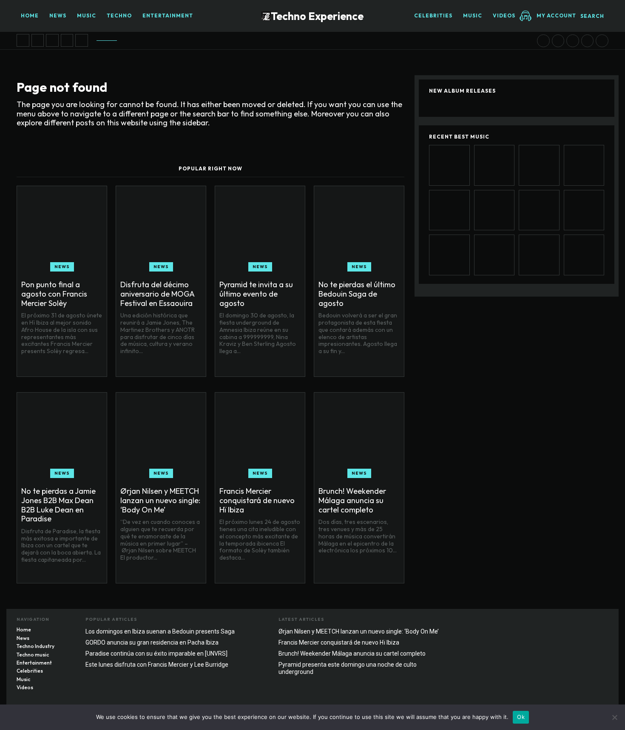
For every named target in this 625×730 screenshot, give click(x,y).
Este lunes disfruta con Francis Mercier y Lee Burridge (156, 664)
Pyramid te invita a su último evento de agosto (256, 294)
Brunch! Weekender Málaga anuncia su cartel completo (352, 500)
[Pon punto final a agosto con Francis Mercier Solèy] (23, 40)
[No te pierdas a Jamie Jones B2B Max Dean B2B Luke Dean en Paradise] (82, 40)
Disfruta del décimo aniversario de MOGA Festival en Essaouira (157, 294)
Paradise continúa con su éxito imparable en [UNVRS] (156, 653)
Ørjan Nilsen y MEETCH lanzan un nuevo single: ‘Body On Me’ (160, 500)
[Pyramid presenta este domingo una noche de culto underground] (588, 41)
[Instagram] (585, 621)
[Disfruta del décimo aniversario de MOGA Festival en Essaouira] (38, 40)
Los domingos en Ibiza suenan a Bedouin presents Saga (160, 631)
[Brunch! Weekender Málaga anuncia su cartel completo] (573, 41)
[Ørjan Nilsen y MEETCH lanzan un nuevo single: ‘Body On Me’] (543, 41)
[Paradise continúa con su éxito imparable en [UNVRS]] (584, 255)
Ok (521, 716)
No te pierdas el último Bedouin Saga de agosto (356, 294)
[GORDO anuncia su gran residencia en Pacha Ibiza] (539, 255)
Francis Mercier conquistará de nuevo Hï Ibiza (257, 500)
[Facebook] (568, 621)
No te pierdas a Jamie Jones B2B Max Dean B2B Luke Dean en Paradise (58, 504)
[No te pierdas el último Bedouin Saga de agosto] (67, 40)
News (62, 266)
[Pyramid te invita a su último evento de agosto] (52, 40)
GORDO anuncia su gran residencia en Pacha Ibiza (152, 642)
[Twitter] (602, 621)
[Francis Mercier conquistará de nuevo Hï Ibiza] (558, 41)
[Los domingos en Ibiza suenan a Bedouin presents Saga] (602, 41)
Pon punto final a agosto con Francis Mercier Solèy (54, 294)
